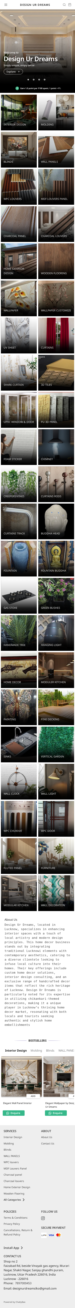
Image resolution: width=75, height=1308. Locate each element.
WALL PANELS (12, 1156)
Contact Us (47, 1143)
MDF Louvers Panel (15, 1168)
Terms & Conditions (15, 1217)
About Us (46, 1137)
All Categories (12, 1199)
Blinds (50, 1050)
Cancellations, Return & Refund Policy (18, 1232)
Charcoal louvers (14, 1181)
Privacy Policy (12, 1223)
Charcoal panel (13, 1174)
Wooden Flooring (14, 1193)
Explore (11, 71)
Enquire (15, 1113)
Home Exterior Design (17, 1187)
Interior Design (16, 1050)
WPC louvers (11, 1162)
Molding (36, 1050)
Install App (11, 1248)
